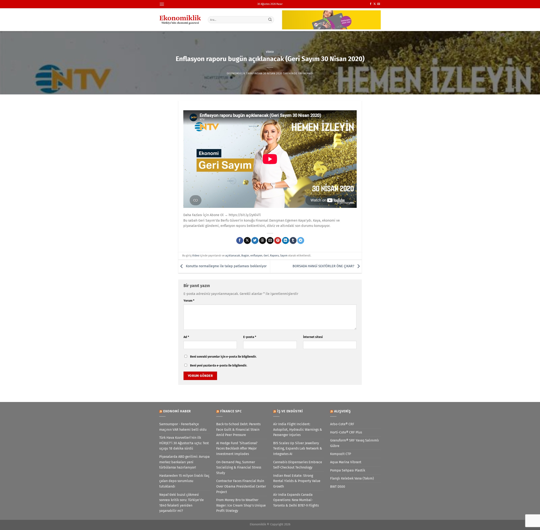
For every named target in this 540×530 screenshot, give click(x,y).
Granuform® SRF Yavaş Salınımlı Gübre (354, 443)
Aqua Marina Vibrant (345, 462)
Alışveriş (342, 411)
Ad (186, 337)
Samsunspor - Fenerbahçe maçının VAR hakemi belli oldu (183, 427)
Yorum (189, 300)
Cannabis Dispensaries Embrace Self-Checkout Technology (297, 465)
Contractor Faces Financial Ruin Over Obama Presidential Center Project (241, 486)
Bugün (245, 255)
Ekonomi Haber (177, 411)
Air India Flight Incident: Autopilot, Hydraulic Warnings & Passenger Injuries (297, 429)
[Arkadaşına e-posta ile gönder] (270, 240)
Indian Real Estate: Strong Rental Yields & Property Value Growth (296, 481)
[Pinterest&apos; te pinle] (277, 240)
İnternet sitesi (313, 337)
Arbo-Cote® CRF (342, 424)
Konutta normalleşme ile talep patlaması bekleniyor (226, 266)
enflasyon (256, 255)
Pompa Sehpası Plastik (347, 470)
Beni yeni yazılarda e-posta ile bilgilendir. (218, 365)
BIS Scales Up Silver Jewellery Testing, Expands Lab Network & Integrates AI (297, 448)
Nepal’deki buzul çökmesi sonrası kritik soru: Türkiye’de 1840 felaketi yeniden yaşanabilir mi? (181, 503)
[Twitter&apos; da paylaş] (254, 240)
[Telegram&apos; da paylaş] (300, 240)
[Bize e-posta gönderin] (378, 4)
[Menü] (161, 4)
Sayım (284, 255)
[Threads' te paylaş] (262, 240)
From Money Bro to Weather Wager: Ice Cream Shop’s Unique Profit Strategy (241, 505)
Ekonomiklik (236, 73)
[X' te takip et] (374, 4)
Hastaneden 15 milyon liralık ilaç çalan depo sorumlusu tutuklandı (184, 481)
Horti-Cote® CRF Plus (346, 432)
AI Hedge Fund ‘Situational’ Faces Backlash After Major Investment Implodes (237, 448)
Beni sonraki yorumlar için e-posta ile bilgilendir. (223, 356)
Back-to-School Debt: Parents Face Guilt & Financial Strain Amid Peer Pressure (238, 429)
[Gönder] (270, 19)
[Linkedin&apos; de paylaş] (285, 240)
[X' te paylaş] (247, 240)
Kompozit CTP (340, 454)
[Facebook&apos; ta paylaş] (239, 240)
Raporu (274, 255)
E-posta (249, 337)
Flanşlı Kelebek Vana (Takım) (352, 478)
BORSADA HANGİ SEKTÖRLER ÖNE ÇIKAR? (324, 266)
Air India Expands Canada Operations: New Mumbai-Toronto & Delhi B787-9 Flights (296, 500)
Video (270, 51)
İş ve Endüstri (290, 411)
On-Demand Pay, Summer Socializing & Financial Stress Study (238, 467)
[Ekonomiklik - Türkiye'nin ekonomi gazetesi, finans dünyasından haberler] (180, 20)
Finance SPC (231, 411)
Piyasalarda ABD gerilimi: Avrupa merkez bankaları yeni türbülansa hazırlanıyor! (184, 462)
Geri (266, 255)
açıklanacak (232, 255)
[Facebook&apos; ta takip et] (370, 4)
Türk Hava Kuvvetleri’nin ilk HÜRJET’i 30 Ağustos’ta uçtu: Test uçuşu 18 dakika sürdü (184, 443)
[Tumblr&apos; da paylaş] (293, 240)
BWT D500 (337, 487)
